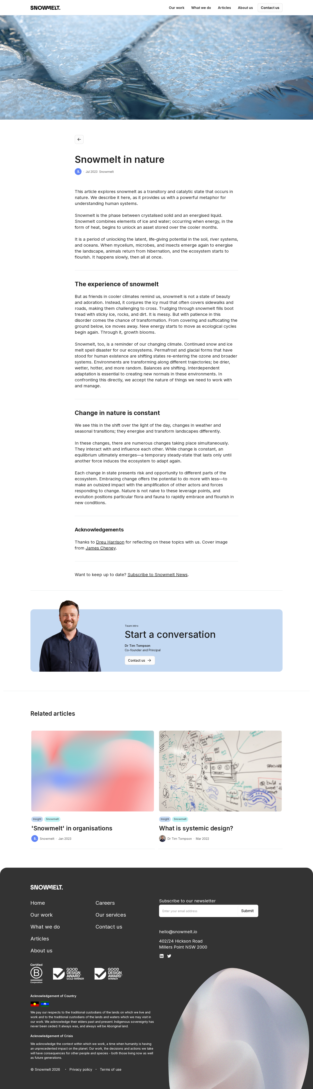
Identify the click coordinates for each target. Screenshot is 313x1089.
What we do (45, 927)
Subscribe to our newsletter (187, 900)
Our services (111, 915)
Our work (41, 915)
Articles (39, 939)
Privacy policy (80, 1069)
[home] (45, 8)
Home (37, 903)
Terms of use (110, 1069)
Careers (105, 903)
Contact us (270, 8)
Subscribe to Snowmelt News (158, 574)
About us (41, 950)
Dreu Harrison (110, 542)
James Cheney (101, 548)
